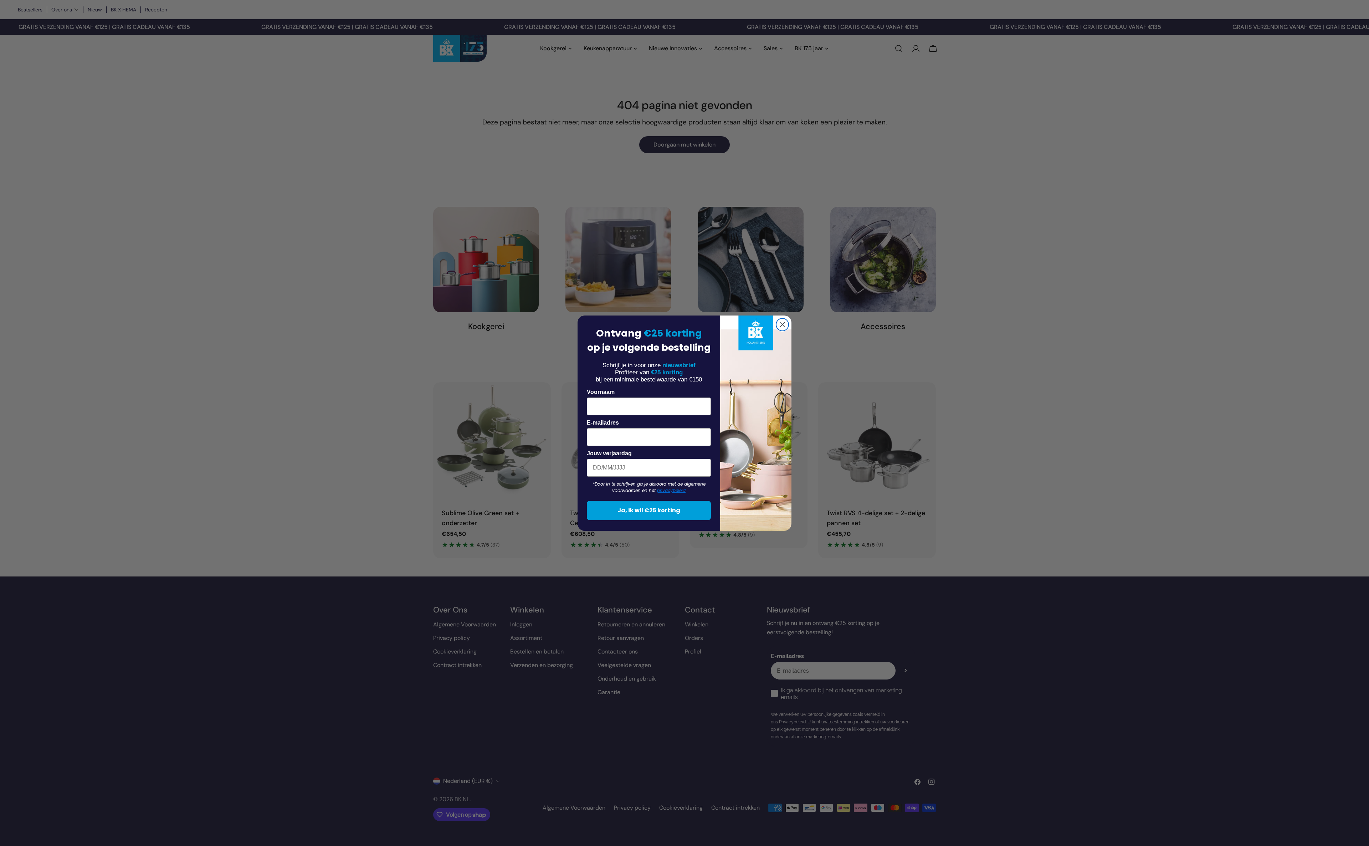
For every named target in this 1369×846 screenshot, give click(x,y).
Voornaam (601, 392)
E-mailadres (603, 423)
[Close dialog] (782, 324)
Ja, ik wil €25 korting (648, 510)
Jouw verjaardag (609, 453)
